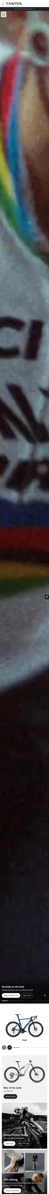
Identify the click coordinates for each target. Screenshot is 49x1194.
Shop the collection (12, 1190)
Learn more (9, 1143)
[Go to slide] (9, 1001)
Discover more (21, 995)
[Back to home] (14, 3)
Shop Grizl (7, 995)
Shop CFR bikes (23, 1143)
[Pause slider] (45, 995)
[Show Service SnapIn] (47, 597)
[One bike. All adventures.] (24, 507)
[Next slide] (9, 1047)
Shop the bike (10, 1096)
